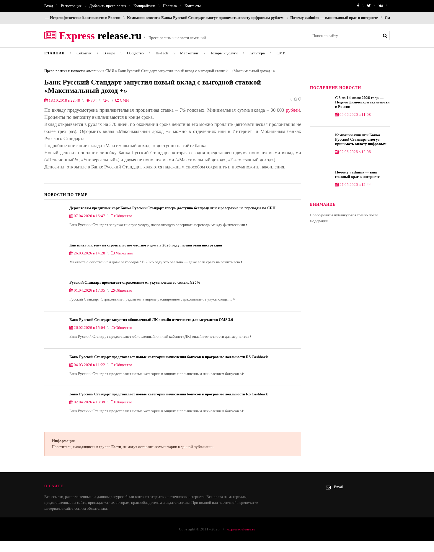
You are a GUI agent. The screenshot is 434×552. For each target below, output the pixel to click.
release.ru (99, 36)
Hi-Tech (162, 53)
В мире (109, 53)
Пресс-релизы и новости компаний (73, 71)
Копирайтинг (144, 6)
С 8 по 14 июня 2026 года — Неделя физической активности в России (362, 102)
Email (338, 487)
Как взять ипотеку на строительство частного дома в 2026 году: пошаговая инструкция (145, 245)
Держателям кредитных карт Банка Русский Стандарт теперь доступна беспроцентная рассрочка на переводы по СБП (172, 208)
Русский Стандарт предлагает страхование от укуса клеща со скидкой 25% (134, 282)
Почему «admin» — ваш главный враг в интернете (320, 17)
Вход (48, 6)
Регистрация (71, 6)
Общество (135, 53)
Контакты (193, 6)
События (84, 53)
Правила (170, 6)
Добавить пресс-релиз (107, 6)
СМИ (281, 53)
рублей (293, 110)
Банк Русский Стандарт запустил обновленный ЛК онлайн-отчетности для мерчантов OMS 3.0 (151, 319)
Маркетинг (189, 53)
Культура (257, 53)
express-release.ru (241, 529)
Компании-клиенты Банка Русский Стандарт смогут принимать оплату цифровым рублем (191, 17)
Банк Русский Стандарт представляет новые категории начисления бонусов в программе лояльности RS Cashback (168, 357)
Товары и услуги (224, 53)
